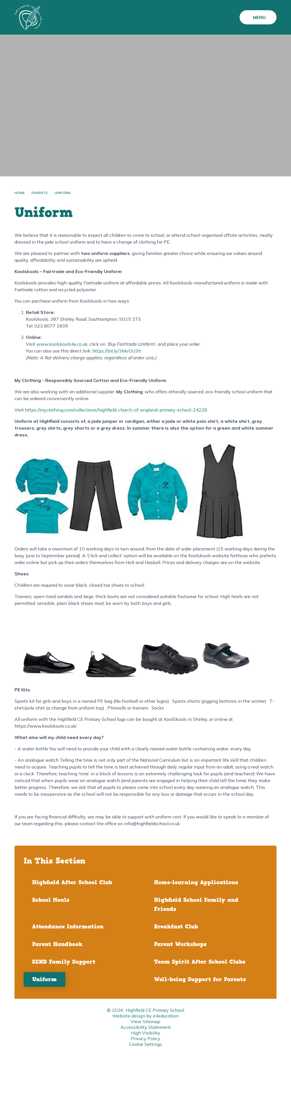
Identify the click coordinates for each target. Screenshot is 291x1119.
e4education (166, 1016)
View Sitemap (145, 1021)
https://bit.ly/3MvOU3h (116, 351)
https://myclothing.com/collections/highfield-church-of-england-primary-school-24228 (116, 410)
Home (19, 193)
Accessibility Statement (145, 1027)
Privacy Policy (145, 1038)
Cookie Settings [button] (145, 1044)
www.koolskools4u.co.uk (62, 344)
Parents (40, 193)
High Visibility (145, 1033)
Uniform (62, 193)
